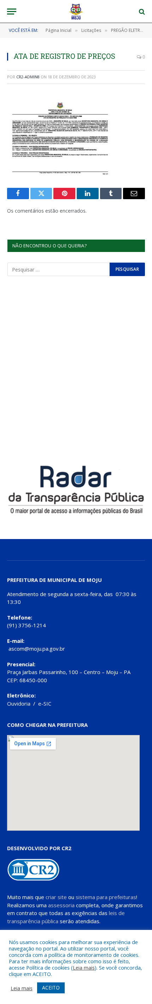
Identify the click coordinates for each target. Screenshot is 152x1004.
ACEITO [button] (51, 987)
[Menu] (11, 11)
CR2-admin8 (28, 76)
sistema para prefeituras (106, 897)
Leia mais (84, 967)
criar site (56, 897)
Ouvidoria (18, 703)
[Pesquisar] (141, 11)
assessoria (61, 905)
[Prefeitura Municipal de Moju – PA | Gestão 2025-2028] (76, 11)
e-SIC (44, 703)
